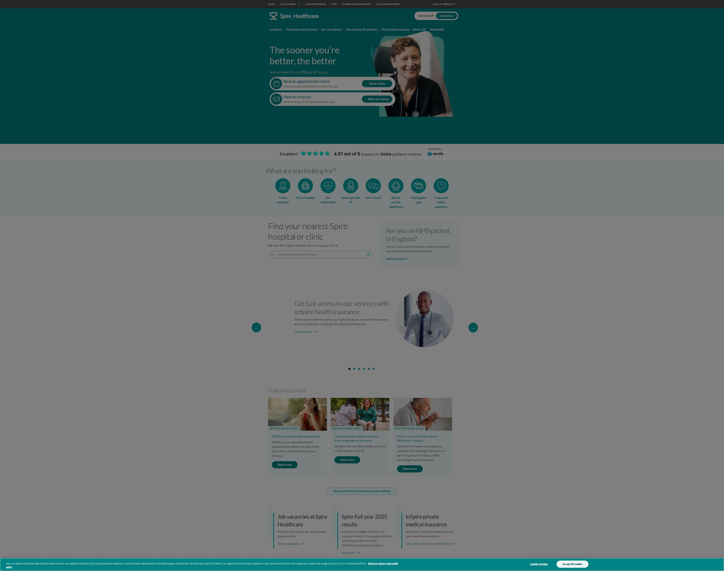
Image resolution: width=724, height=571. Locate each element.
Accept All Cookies (572, 564)
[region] (362, 564)
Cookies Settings (539, 564)
